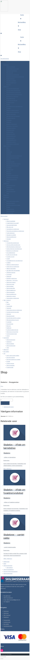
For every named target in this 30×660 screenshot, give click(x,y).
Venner (8, 181)
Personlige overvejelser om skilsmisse (15, 76)
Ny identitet (8, 167)
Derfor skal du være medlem (12, 201)
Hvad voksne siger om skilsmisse (14, 155)
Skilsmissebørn (10, 132)
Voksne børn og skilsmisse (12, 144)
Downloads (6, 183)
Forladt (8, 104)
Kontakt (8, 207)
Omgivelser (9, 120)
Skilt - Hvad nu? (6, 615)
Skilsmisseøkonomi (11, 136)
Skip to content (4, 216)
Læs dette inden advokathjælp (13, 116)
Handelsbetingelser (7, 626)
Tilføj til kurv (5, 403)
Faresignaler (9, 151)
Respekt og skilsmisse (11, 124)
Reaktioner (8, 173)
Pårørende (8, 122)
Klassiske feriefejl (10, 161)
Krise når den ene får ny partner (13, 163)
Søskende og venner (11, 142)
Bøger (4, 563)
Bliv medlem (6, 197)
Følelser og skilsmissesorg (12, 110)
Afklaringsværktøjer (10, 66)
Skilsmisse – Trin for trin (12, 126)
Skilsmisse (6, 86)
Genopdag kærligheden (11, 70)
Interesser (8, 159)
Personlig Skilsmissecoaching (10, 571)
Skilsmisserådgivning (11, 82)
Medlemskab (6, 561)
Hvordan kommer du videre (12, 157)
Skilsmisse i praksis (11, 128)
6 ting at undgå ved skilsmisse (13, 90)
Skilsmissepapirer (10, 138)
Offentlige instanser (10, 118)
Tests (7, 193)
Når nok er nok (9, 72)
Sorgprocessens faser (11, 179)
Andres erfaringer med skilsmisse (14, 94)
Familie (8, 149)
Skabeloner (9, 187)
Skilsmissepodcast (10, 191)
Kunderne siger (6, 622)
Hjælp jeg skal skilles (11, 114)
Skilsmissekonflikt (10, 134)
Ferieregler (8, 153)
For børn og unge (10, 102)
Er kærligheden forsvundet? (12, 68)
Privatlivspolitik (9, 213)
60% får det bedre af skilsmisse (13, 92)
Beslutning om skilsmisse (12, 96)
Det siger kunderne (10, 203)
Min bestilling (22, 22)
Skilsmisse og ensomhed (12, 177)
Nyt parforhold (9, 169)
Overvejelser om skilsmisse (12, 74)
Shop (19, 29)
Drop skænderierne (10, 98)
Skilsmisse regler (10, 130)
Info (4, 199)
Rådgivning (6, 195)
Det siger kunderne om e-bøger (13, 205)
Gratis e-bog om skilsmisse (12, 112)
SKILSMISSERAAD (5, 58)
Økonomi (8, 171)
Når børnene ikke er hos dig (12, 165)
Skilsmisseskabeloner (8, 569)
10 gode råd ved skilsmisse (12, 88)
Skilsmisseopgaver (10, 185)
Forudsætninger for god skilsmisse (14, 106)
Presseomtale (6, 620)
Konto (22, 15)
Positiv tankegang (10, 78)
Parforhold (6, 64)
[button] (3, 61)
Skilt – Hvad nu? (7, 146)
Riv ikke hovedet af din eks (12, 175)
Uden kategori (9, 567)
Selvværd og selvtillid (11, 80)
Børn (7, 147)
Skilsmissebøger (10, 189)
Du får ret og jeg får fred (11, 100)
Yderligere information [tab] (8, 406)
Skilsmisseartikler (10, 211)
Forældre (8, 108)
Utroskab (8, 84)
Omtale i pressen (10, 209)
